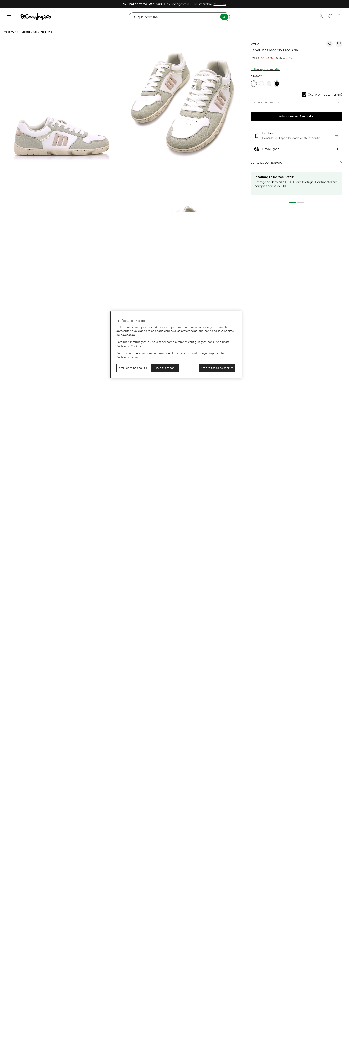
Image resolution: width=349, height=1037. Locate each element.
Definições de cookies (133, 368)
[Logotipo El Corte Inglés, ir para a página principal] (36, 17)
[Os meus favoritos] (330, 17)
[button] (296, 102)
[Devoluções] (336, 149)
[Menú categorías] (9, 17)
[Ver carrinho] (339, 17)
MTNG (255, 44)
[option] (61, 113)
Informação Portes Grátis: (274, 177)
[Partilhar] (329, 44)
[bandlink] (220, 4)
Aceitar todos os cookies (217, 368)
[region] (176, 344)
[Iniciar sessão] (322, 16)
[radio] (254, 83)
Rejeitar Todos (164, 368)
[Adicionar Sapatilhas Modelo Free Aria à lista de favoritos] (339, 44)
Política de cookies (128, 357)
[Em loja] (336, 135)
